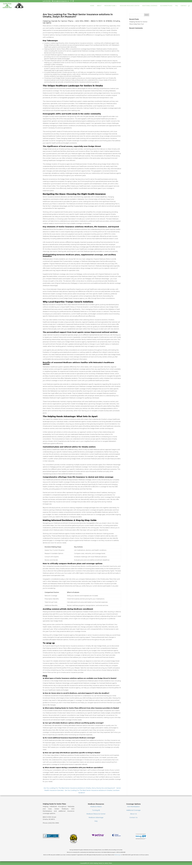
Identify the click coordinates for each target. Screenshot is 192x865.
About (99, 5)
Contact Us (133, 817)
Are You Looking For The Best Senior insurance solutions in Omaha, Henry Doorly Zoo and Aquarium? (79, 788)
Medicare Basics (96, 806)
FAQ (176, 5)
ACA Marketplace (166, 5)
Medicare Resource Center (129, 5)
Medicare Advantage (96, 817)
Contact (184, 5)
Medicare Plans (110, 5)
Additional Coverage (149, 5)
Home (92, 5)
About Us (133, 814)
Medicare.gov (118, 854)
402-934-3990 (82, 21)
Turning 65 (96, 810)
